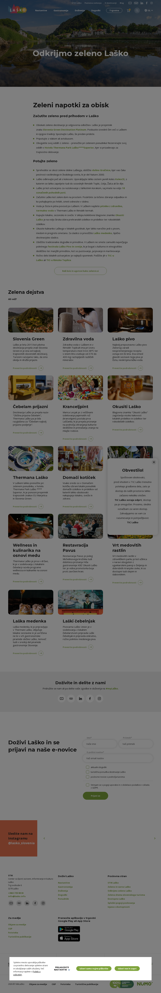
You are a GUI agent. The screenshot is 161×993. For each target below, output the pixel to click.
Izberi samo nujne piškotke (94, 968)
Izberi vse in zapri (127, 968)
